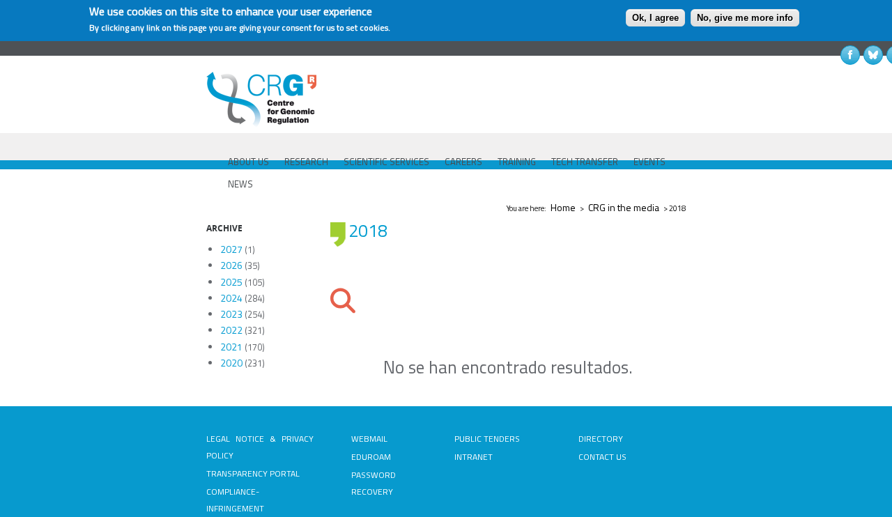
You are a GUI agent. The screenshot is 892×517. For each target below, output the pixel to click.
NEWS (240, 184)
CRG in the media (623, 207)
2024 (231, 298)
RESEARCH (306, 162)
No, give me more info (745, 18)
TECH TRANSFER (584, 162)
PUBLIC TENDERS (487, 438)
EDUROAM (371, 456)
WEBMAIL (369, 438)
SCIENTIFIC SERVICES (386, 162)
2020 (231, 362)
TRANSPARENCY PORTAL (253, 473)
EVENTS (649, 162)
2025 (231, 282)
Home (563, 207)
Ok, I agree (655, 18)
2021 (231, 346)
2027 (231, 249)
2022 (231, 330)
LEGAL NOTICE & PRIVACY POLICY (260, 447)
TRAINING (517, 162)
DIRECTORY (600, 438)
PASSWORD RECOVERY (373, 483)
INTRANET (473, 456)
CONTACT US (602, 456)
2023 (231, 314)
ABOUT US (248, 162)
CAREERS (463, 162)
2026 (231, 265)
